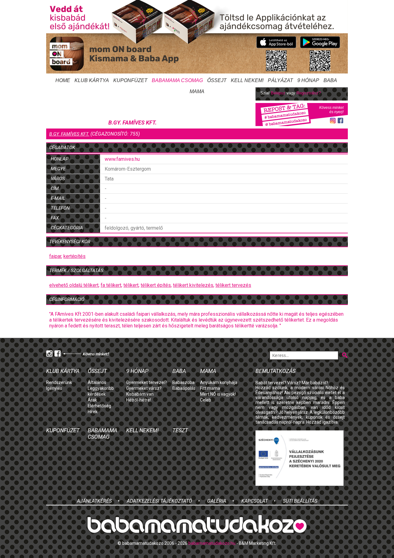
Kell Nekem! (247, 80)
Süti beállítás (300, 501)
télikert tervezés (233, 285)
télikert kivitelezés (193, 285)
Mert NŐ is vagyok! (218, 394)
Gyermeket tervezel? (146, 382)
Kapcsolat (254, 501)
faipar (55, 256)
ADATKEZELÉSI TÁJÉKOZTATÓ (159, 501)
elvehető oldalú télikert (73, 285)
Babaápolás (183, 388)
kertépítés (74, 256)
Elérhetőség (99, 405)
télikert (131, 285)
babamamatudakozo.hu (211, 543)
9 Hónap (308, 80)
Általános (97, 382)
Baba (179, 371)
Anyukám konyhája (218, 382)
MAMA (208, 371)
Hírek (93, 411)
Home (62, 80)
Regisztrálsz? (308, 93)
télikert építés (156, 285)
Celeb (205, 400)
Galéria (216, 501)
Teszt (180, 430)
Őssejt (217, 80)
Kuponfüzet (130, 80)
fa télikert (111, 285)
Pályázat (280, 80)
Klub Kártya (91, 80)
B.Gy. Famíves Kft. (69, 134)
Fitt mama (210, 388)
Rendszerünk (59, 382)
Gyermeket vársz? (144, 388)
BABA (330, 80)
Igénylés (54, 388)
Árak (92, 400)
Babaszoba (183, 382)
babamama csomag (177, 80)
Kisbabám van (140, 394)
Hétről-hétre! (138, 400)
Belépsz (278, 93)
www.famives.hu (122, 159)
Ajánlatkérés (94, 501)
